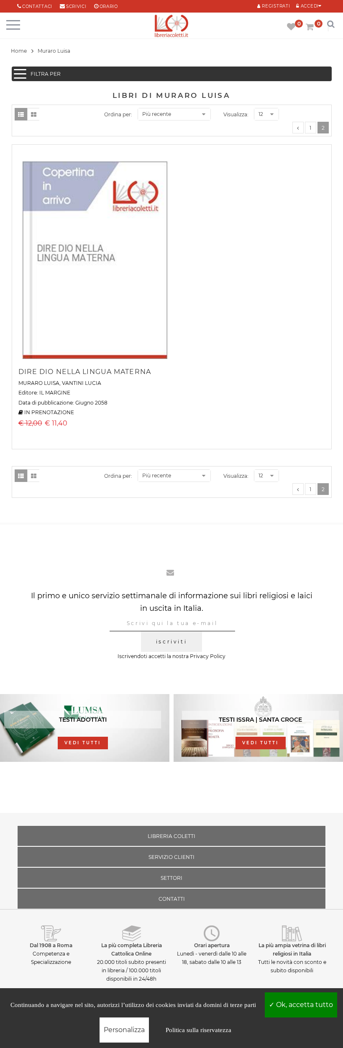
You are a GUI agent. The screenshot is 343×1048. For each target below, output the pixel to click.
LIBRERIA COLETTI (171, 836)
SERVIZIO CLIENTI (171, 857)
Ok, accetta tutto (303, 1005)
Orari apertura (212, 945)
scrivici (76, 6)
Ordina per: (118, 114)
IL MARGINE (54, 392)
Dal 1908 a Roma (51, 945)
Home (19, 51)
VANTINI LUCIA (81, 383)
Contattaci (37, 6)
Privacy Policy (207, 656)
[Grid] (33, 114)
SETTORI (171, 878)
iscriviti (171, 641)
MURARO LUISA (38, 383)
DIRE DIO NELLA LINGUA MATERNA (84, 372)
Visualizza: (235, 114)
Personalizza (124, 1030)
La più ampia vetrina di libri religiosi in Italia (292, 949)
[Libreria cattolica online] (171, 26)
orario (109, 6)
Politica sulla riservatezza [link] (198, 1030)
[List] (21, 114)
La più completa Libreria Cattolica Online (131, 949)
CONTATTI (172, 899)
